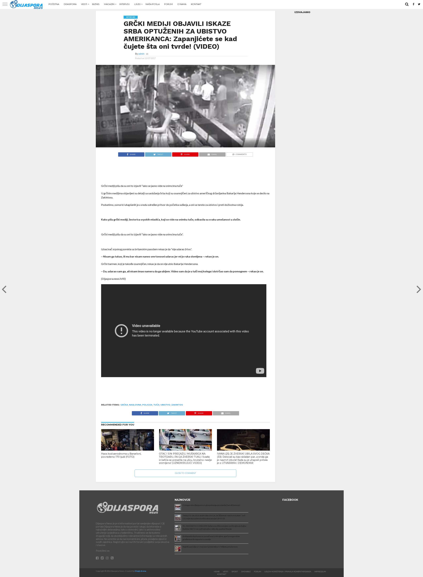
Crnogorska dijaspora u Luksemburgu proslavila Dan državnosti (211, 505)
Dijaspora (70, 4)
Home (217, 571)
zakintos (177, 405)
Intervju (124, 4)
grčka (124, 405)
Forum (168, 4)
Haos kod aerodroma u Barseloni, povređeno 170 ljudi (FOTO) (121, 455)
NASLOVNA (135, 405)
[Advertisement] (185, 172)
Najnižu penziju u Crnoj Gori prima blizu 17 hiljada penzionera (210, 546)
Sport (234, 571)
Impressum (320, 571)
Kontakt (196, 4)
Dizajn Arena (140, 571)
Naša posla (153, 4)
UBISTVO (165, 405)
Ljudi (137, 4)
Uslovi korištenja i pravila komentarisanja (287, 571)
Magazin (109, 4)
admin (141, 53)
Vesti (84, 4)
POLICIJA (147, 405)
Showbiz (246, 571)
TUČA (156, 405)
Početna (54, 4)
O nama (181, 4)
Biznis (95, 4)
